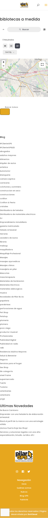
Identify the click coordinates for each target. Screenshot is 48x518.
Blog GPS (24, 496)
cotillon (3, 198)
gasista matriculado (9, 226)
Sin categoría (6, 371)
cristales (4, 206)
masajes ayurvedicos (10, 261)
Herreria (4, 234)
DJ (1, 218)
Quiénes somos (24, 488)
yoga (2, 399)
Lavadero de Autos (9, 238)
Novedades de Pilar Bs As (12, 296)
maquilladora (6, 249)
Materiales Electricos (9, 285)
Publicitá (24, 499)
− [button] (3, 65)
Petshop (4, 316)
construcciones (7, 194)
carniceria (4, 183)
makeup (4, 245)
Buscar (25, 29)
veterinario (5, 395)
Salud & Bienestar (8, 355)
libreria (3, 242)
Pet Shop (4, 312)
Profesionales (6, 336)
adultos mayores (8, 155)
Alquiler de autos (8, 163)
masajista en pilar (8, 269)
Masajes (4, 257)
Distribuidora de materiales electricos (17, 214)
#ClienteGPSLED (7, 147)
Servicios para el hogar (11, 363)
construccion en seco (10, 190)
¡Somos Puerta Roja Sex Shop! (14, 428)
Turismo (4, 387)
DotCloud (32, 514)
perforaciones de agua (11, 308)
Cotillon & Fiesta (7, 202)
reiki (2, 347)
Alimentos (4, 159)
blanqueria (5, 175)
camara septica (7, 179)
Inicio (24, 484)
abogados (5, 151)
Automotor (5, 171)
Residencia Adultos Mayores (13, 351)
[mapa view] (17, 45)
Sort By (8, 52)
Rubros (24, 492)
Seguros (4, 359)
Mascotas (4, 273)
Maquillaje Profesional (10, 253)
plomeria (4, 320)
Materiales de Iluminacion (12, 281)
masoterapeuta (7, 277)
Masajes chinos (7, 265)
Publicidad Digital (8, 340)
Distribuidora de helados (11, 210)
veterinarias (5, 391)
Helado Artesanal (8, 230)
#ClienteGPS (6, 143)
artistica (4, 167)
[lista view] (11, 45)
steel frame (5, 375)
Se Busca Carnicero (9, 410)
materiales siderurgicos (11, 289)
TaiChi (3, 383)
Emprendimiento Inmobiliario (13, 222)
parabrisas (5, 304)
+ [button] (3, 62)
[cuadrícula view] (5, 45)
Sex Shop (4, 367)
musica (3, 293)
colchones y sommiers (10, 187)
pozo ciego (5, 328)
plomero (4, 324)
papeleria (4, 300)
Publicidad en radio (9, 344)
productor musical (9, 332)
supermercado (7, 379)
